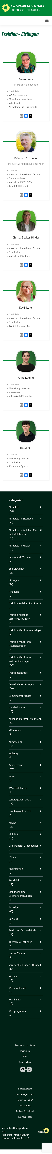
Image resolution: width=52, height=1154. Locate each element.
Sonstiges (14, 907)
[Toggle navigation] (47, 20)
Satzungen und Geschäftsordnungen (20, 893)
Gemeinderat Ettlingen (21, 684)
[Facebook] (26, 115)
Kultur (12, 776)
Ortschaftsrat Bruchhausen (24, 845)
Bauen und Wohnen (20, 557)
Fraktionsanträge (18, 672)
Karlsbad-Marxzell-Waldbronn (25, 718)
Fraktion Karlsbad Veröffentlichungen (19, 616)
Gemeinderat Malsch (20, 695)
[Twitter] (30, 115)
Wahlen (13, 976)
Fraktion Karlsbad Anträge (23, 603)
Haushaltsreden (17, 707)
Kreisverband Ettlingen (27, 6)
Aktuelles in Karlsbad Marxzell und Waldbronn (25, 532)
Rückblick (14, 880)
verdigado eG (23, 1138)
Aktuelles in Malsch (19, 545)
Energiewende (17, 568)
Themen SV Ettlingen (20, 942)
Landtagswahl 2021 (20, 799)
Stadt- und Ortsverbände (22, 930)
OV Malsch (14, 857)
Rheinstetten (16, 868)
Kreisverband (16, 765)
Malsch (12, 822)
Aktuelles (14, 507)
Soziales (13, 918)
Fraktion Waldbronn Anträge (24, 630)
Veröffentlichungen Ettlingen (25, 965)
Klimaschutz (15, 730)
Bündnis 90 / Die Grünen (25, 10)
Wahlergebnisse (17, 988)
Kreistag (13, 753)
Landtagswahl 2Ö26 (20, 811)
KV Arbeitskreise (18, 788)
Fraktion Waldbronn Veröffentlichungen (20, 659)
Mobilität (14, 834)
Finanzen (14, 591)
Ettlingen (14, 580)
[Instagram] (29, 1069)
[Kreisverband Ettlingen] (6, 7)
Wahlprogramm (17, 1011)
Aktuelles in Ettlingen (21, 518)
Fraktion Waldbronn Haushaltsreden (20, 643)
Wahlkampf (15, 999)
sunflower (24, 1134)
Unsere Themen (17, 953)
